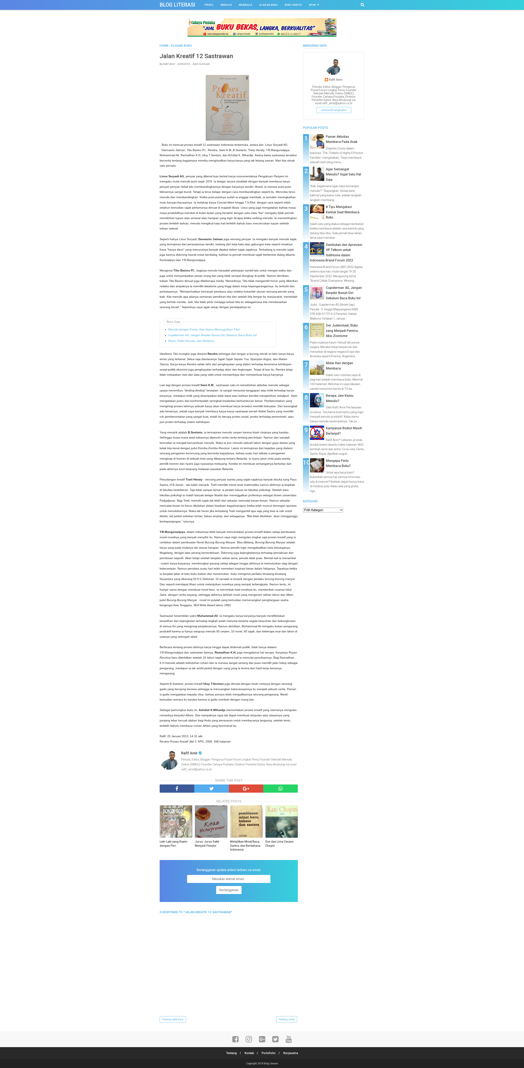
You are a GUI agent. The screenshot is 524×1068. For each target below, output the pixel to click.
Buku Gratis (293, 4)
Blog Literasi (177, 5)
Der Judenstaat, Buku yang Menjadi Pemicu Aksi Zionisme (342, 330)
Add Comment (201, 64)
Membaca (245, 4)
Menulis (226, 4)
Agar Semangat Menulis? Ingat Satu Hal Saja (343, 174)
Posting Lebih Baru (172, 1019)
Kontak (249, 1053)
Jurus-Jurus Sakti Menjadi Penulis (207, 843)
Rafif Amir (336, 79)
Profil (209, 4)
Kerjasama (290, 1053)
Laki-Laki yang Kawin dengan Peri (173, 843)
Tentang (231, 1053)
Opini (312, 4)
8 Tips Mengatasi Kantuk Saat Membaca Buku (342, 212)
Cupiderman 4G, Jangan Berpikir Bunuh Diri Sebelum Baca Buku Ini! (212, 335)
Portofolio (269, 1053)
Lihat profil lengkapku (334, 110)
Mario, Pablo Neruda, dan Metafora (191, 340)
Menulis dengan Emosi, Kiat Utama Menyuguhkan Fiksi (204, 329)
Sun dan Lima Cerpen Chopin (279, 843)
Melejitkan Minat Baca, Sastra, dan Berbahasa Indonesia (245, 845)
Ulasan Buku (268, 4)
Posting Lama (287, 1019)
